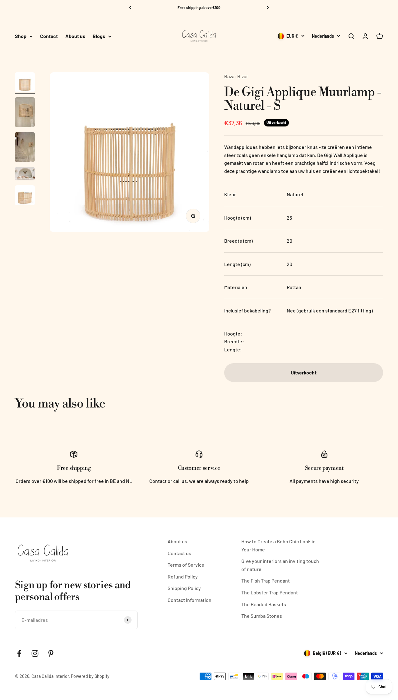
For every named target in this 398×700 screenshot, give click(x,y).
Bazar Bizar (236, 76)
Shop (20, 36)
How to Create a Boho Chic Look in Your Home (278, 545)
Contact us (179, 553)
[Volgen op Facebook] (19, 653)
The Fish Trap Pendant (265, 580)
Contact (49, 36)
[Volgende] (268, 7)
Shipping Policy (184, 588)
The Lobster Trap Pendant (269, 592)
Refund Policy (183, 576)
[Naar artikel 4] (25, 174)
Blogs (99, 36)
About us (75, 36)
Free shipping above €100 (199, 7)
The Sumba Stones (261, 616)
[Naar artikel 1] (25, 83)
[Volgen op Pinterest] (51, 653)
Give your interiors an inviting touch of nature (280, 565)
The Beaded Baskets (263, 604)
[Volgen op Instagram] (35, 653)
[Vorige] (130, 7)
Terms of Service (186, 565)
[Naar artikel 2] (25, 113)
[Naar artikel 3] (25, 148)
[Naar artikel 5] (25, 196)
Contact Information (189, 600)
